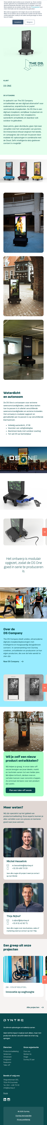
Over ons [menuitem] (27, 1051)
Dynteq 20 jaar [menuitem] (29, 1060)
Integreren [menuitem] (7, 1060)
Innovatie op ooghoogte (20, 992)
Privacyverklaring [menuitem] (23, 1120)
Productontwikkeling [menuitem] (11, 1051)
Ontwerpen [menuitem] (7, 1057)
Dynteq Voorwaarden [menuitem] (23, 1116)
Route (5, 1093)
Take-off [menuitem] (6, 1065)
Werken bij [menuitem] (27, 1054)
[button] (13, 661)
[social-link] (4, 1099)
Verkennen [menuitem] (7, 1054)
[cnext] (44, 532)
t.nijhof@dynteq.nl (20, 920)
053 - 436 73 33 (12, 1085)
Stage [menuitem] (26, 1057)
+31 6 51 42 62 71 (20, 923)
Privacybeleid (35, 7)
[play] (23, 460)
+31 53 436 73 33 (19, 868)
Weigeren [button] (30, 22)
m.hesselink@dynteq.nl (22, 865)
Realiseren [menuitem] (7, 1062)
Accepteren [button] (17, 22)
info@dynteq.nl (9, 1088)
